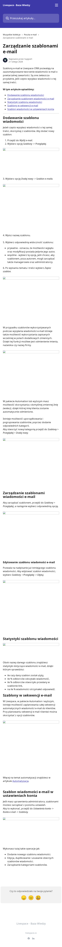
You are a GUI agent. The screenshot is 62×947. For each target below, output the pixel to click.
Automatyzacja (20, 781)
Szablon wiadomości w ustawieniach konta (30, 109)
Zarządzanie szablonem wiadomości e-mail (30, 98)
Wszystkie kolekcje (11, 34)
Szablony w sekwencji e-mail (22, 105)
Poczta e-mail (30, 34)
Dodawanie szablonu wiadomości (25, 95)
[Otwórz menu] (56, 5)
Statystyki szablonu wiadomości (24, 102)
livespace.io (31, 933)
